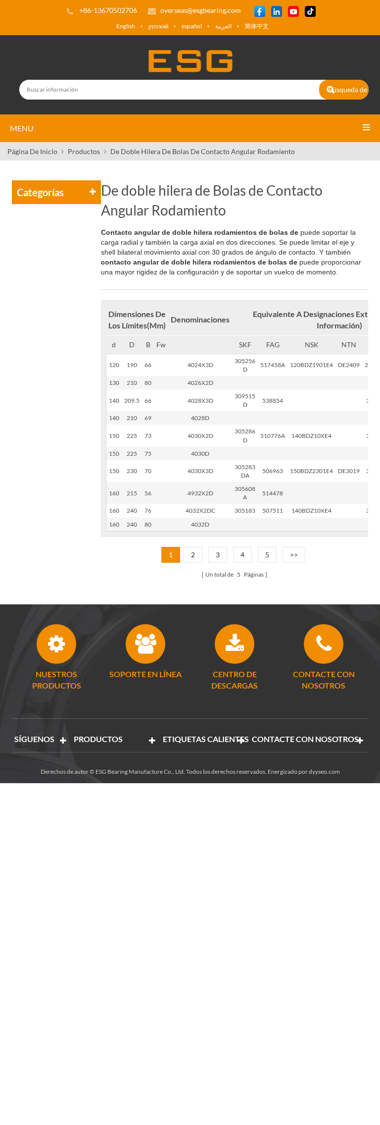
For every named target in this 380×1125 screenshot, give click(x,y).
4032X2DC (200, 510)
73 (147, 435)
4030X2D (200, 435)
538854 (272, 400)
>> (294, 554)
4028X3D (200, 400)
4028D (200, 418)
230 (132, 471)
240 (132, 510)
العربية (223, 26)
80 (147, 382)
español (192, 26)
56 (147, 493)
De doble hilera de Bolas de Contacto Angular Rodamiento (202, 151)
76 (147, 510)
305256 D (245, 365)
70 (147, 471)
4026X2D (200, 382)
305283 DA (245, 471)
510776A (272, 435)
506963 (272, 471)
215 (132, 493)
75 (147, 453)
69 (147, 418)
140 (114, 400)
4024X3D (200, 365)
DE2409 (349, 365)
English (125, 26)
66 (147, 365)
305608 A (245, 493)
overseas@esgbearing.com (200, 10)
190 (132, 365)
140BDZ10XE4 (311, 435)
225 (132, 435)
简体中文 (257, 26)
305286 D (245, 435)
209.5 (132, 400)
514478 (272, 493)
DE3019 (349, 471)
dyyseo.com (324, 771)
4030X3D (200, 471)
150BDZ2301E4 (311, 471)
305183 (245, 510)
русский (158, 26)
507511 (272, 510)
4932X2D (200, 493)
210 (132, 382)
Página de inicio (32, 151)
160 (114, 493)
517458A (272, 365)
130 (114, 382)
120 (114, 365)
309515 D (245, 400)
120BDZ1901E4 (311, 365)
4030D (200, 453)
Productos (84, 151)
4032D (200, 524)
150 (114, 435)
